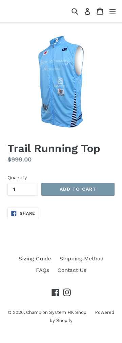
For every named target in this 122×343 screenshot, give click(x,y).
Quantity (17, 177)
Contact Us (72, 270)
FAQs (42, 270)
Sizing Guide (35, 258)
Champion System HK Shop (56, 312)
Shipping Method (82, 258)
